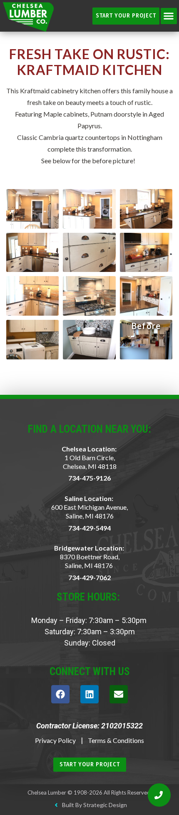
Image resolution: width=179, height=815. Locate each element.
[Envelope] (118, 694)
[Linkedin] (89, 694)
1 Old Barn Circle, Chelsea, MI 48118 (90, 462)
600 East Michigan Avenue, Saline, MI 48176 (89, 511)
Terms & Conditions (116, 740)
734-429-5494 (89, 528)
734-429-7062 (89, 577)
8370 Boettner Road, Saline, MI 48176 (89, 561)
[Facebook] (60, 694)
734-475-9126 (89, 478)
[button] (169, 16)
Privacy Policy (55, 740)
